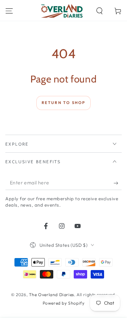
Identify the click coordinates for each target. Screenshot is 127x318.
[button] (99, 11)
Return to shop (64, 102)
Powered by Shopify (64, 303)
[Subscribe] (118, 183)
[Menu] (9, 11)
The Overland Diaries (51, 294)
